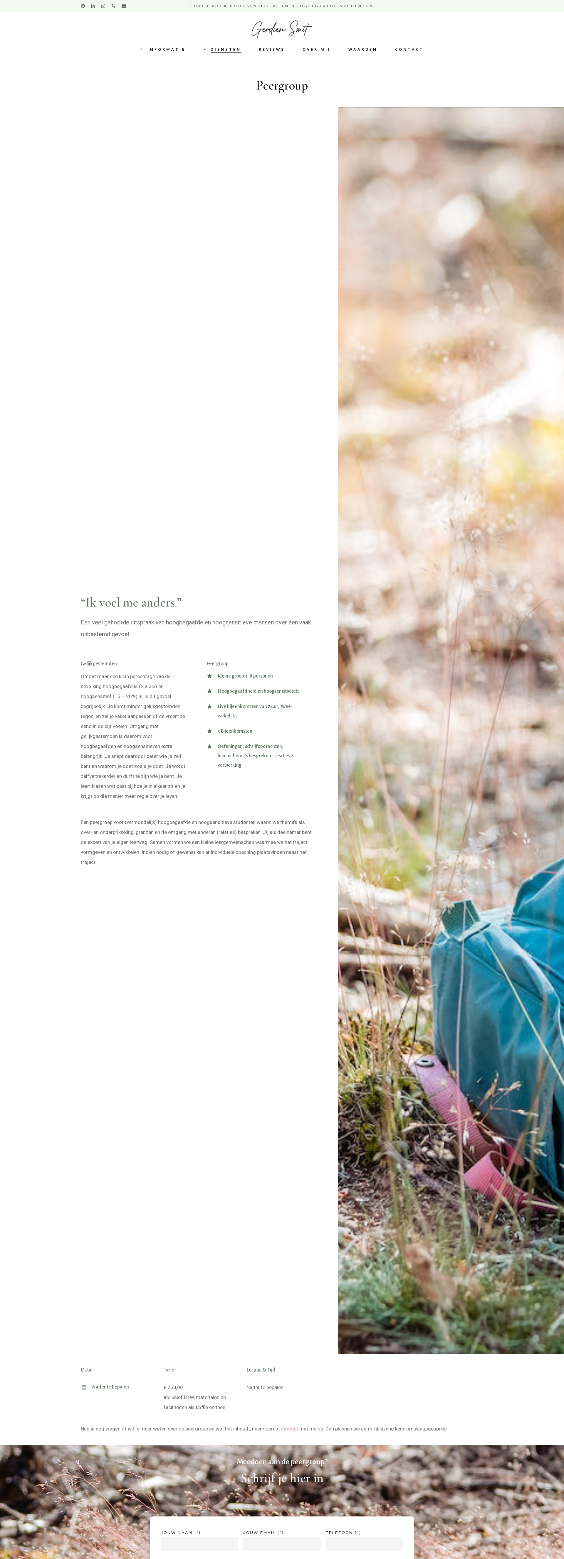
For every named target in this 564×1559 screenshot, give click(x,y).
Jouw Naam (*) (181, 1533)
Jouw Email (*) (263, 1533)
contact (289, 1429)
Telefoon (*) (343, 1533)
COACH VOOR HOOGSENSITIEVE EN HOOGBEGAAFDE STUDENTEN (282, 6)
